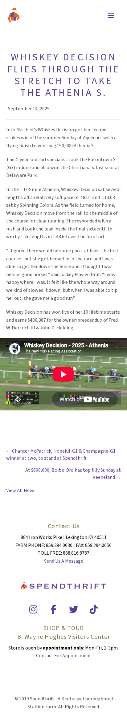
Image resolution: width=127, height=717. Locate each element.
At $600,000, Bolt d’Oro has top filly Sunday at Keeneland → (73, 474)
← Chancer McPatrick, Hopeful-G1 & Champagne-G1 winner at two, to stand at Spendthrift (61, 455)
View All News (20, 490)
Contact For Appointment (63, 655)
